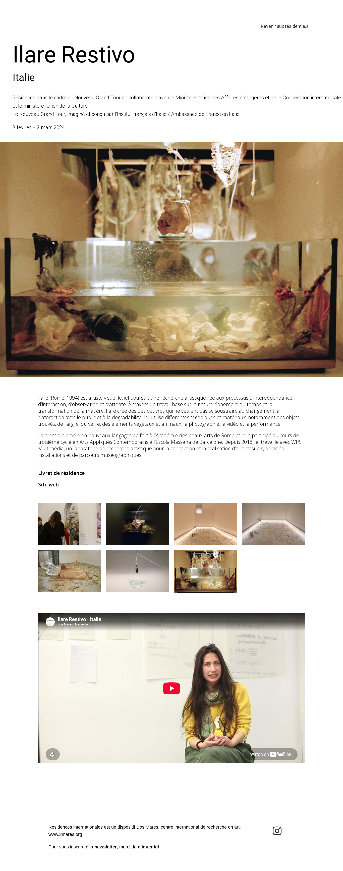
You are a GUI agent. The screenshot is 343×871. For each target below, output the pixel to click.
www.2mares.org (65, 834)
